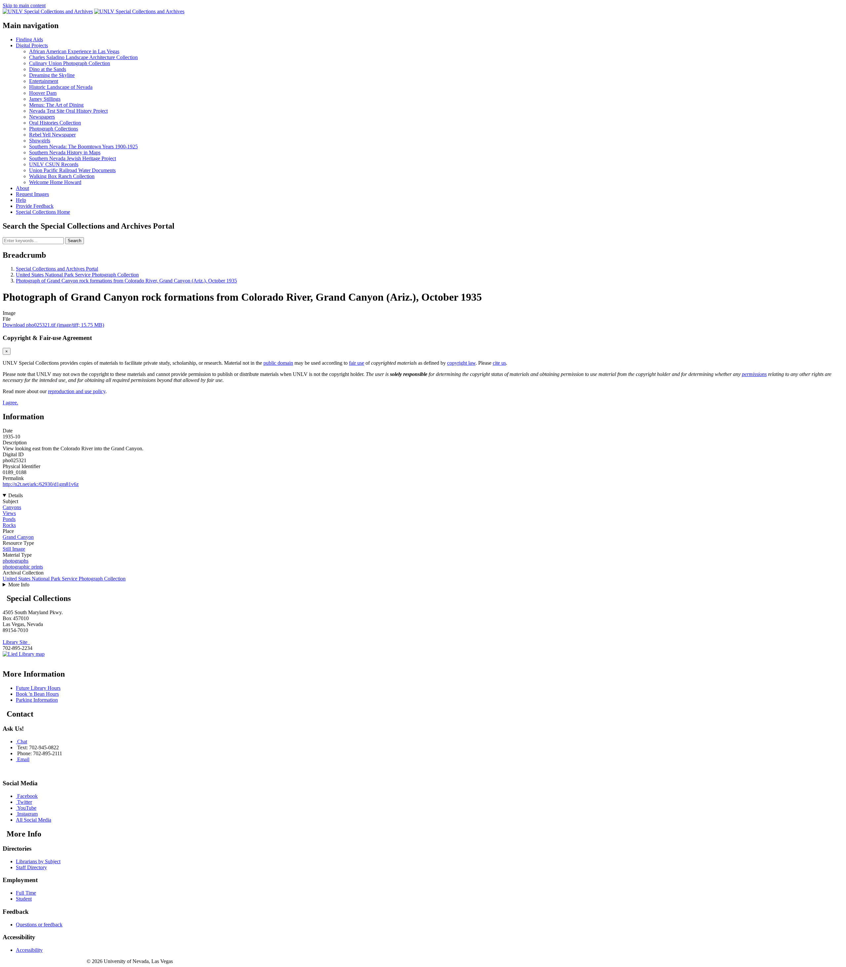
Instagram (27, 814)
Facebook (27, 796)
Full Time (26, 893)
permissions (754, 374)
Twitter (24, 802)
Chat (22, 741)
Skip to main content (24, 5)
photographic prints (23, 567)
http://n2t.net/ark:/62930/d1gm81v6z (41, 484)
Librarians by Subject (38, 861)
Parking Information (37, 700)
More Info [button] (18, 584)
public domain (278, 363)
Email (23, 759)
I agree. (10, 402)
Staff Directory (31, 867)
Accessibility (29, 950)
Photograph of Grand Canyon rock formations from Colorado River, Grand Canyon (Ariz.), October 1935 (126, 280)
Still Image (14, 549)
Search (74, 240)
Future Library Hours (38, 688)
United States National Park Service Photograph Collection (77, 275)
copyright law (461, 363)
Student (24, 899)
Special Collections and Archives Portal (57, 269)
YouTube (26, 808)
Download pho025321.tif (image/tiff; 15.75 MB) (53, 325)
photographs (15, 561)
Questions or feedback (39, 924)
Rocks (9, 525)
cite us (499, 363)
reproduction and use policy (76, 391)
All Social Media (33, 820)
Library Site (16, 642)
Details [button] (15, 495)
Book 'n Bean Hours (37, 694)
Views (9, 513)
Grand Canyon (18, 537)
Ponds (9, 519)
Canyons (12, 507)
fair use (356, 363)
